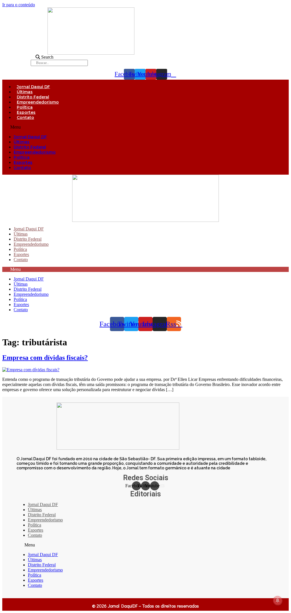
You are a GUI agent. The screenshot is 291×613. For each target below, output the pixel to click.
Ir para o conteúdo (18, 4)
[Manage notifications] (277, 600)
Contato (25, 117)
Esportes (26, 112)
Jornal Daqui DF (33, 86)
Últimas (25, 91)
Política (25, 107)
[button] (145, 127)
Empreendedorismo (38, 102)
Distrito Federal (33, 97)
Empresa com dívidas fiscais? (45, 357)
